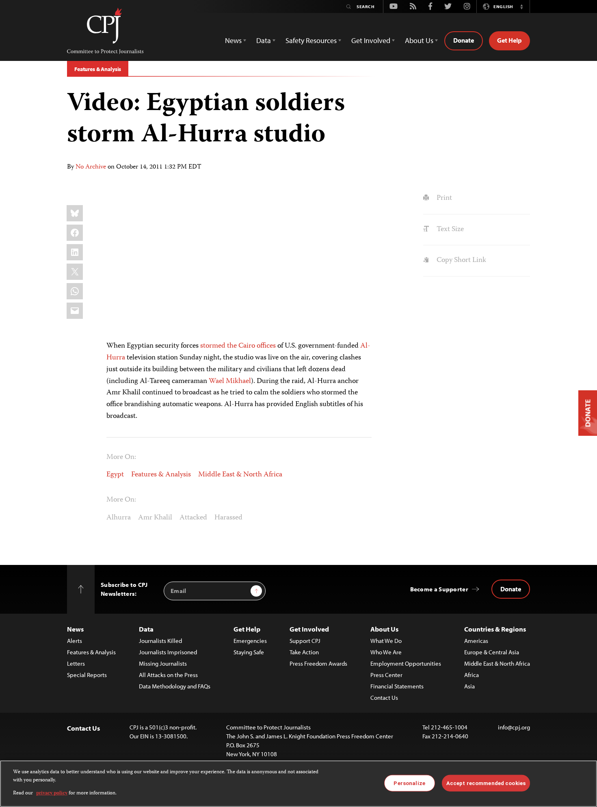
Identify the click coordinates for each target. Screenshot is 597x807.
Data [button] (263, 40)
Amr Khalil (155, 518)
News (75, 629)
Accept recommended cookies (486, 783)
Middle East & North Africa (240, 475)
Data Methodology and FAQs (174, 686)
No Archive (91, 167)
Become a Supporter (439, 589)
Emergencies (250, 641)
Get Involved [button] (370, 40)
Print (443, 198)
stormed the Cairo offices (238, 346)
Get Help (509, 40)
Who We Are (386, 652)
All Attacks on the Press (168, 675)
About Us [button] (419, 40)
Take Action (304, 652)
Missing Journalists (163, 663)
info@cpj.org (514, 727)
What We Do (386, 641)
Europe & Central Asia (491, 652)
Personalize (409, 783)
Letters (76, 663)
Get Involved (309, 629)
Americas (476, 641)
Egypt (115, 475)
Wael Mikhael (230, 381)
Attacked (193, 518)
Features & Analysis (97, 69)
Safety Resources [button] (311, 40)
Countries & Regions (495, 629)
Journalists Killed (160, 641)
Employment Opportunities (405, 663)
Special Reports (87, 675)
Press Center (386, 675)
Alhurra (118, 518)
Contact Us (384, 697)
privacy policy (51, 793)
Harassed (228, 518)
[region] (298, 783)
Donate (463, 40)
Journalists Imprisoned (168, 652)
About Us (384, 629)
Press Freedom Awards (318, 663)
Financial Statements (397, 686)
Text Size (449, 229)
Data (146, 629)
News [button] (233, 40)
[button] (521, 6)
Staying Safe (249, 652)
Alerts (74, 641)
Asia (469, 686)
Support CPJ (305, 641)
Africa (471, 675)
